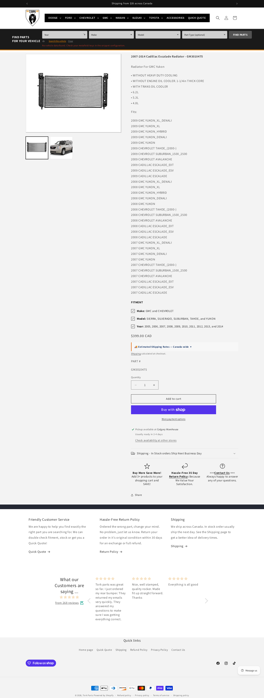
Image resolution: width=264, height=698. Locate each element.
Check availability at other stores (155, 440)
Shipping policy (181, 695)
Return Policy (109, 552)
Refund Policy (138, 650)
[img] (69, 597)
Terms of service (161, 695)
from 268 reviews (67, 603)
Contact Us (178, 650)
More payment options (174, 418)
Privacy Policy (159, 650)
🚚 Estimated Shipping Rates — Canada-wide (163, 346)
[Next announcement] (237, 3)
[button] (218, 18)
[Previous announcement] (27, 3)
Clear (70, 41)
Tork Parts (88, 695)
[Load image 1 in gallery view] (37, 148)
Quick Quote (37, 552)
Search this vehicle (57, 41)
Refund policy (124, 695)
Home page (86, 650)
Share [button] (138, 495)
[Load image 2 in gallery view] (61, 148)
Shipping (136, 353)
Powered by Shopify (104, 695)
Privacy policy (142, 695)
